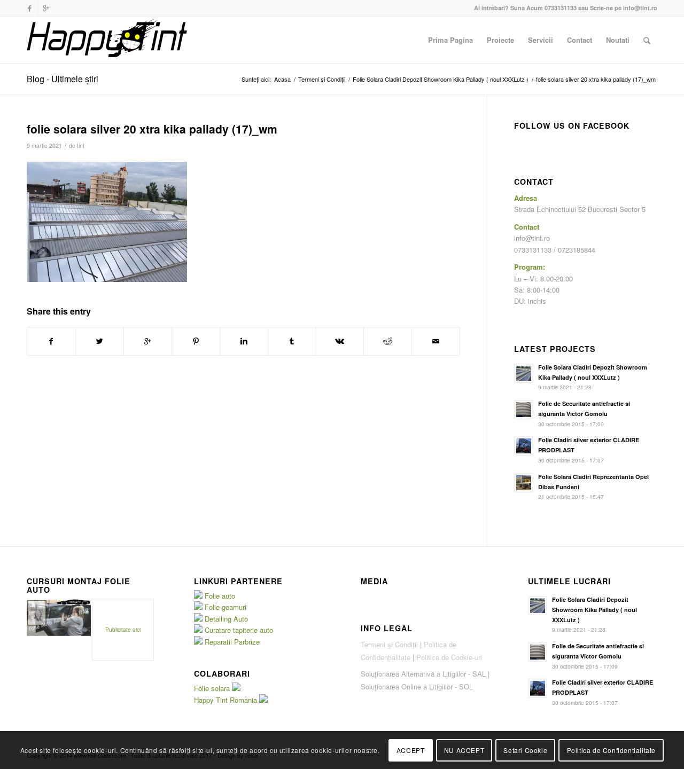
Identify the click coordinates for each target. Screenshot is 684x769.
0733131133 (561, 8)
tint (80, 146)
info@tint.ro (640, 8)
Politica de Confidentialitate (611, 750)
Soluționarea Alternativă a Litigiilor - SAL (423, 674)
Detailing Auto (226, 619)
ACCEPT (411, 750)
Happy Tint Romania (226, 700)
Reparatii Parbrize (232, 642)
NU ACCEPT (464, 750)
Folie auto (220, 596)
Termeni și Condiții (321, 79)
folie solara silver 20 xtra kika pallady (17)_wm (152, 129)
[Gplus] (46, 8)
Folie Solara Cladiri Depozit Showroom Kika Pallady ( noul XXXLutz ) (440, 79)
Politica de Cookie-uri (449, 657)
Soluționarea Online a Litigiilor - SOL (417, 686)
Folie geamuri (225, 607)
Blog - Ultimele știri (62, 79)
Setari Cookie (525, 750)
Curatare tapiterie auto (239, 630)
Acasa (282, 79)
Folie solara (213, 688)
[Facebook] (29, 8)
